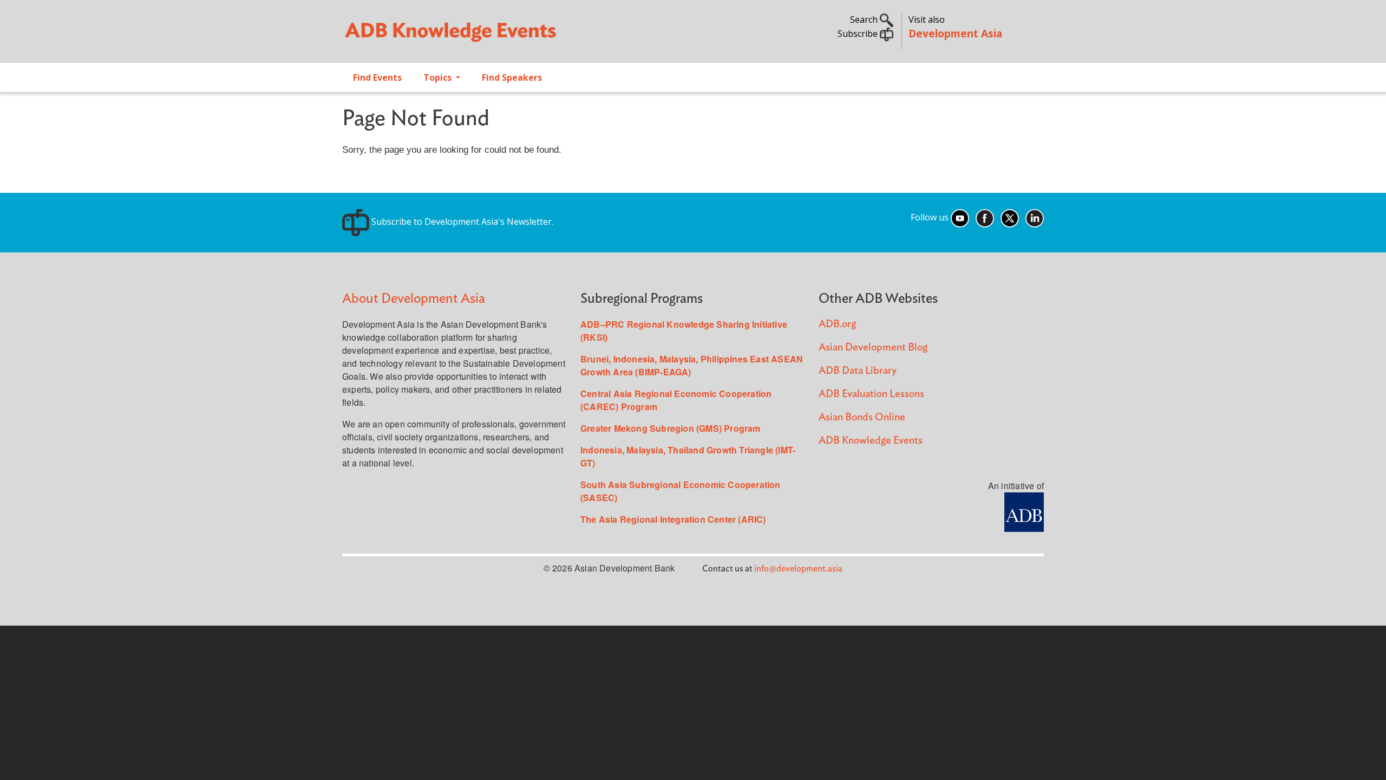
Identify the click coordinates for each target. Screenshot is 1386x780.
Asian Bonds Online (862, 417)
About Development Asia (413, 299)
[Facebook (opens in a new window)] (985, 217)
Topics (438, 77)
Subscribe (859, 34)
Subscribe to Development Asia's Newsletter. (461, 221)
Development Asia (955, 33)
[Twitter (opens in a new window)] (1010, 217)
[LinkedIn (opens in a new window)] (1034, 217)
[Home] (512, 36)
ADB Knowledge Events (871, 440)
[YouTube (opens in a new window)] (960, 217)
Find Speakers (512, 77)
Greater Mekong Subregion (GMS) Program (670, 428)
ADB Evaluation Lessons (871, 394)
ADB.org (837, 324)
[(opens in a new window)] (1024, 511)
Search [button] (865, 19)
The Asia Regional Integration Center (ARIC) (673, 519)
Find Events (377, 77)
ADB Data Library (858, 371)
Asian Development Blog (873, 347)
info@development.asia (798, 568)
